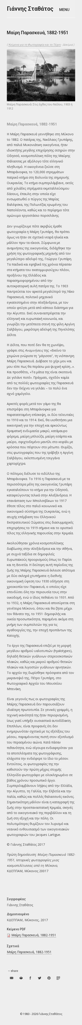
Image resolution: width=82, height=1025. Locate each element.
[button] (67, 9)
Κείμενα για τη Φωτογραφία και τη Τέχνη (34, 44)
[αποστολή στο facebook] (30, 977)
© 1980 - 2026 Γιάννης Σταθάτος (41, 1014)
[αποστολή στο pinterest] (48, 977)
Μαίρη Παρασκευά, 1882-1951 (33, 935)
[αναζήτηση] (56, 23)
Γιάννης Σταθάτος (30, 8)
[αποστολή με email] (11, 977)
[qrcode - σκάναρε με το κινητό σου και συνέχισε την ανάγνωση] (58, 977)
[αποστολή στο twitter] (39, 977)
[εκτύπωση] (20, 977)
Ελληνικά (72, 23)
